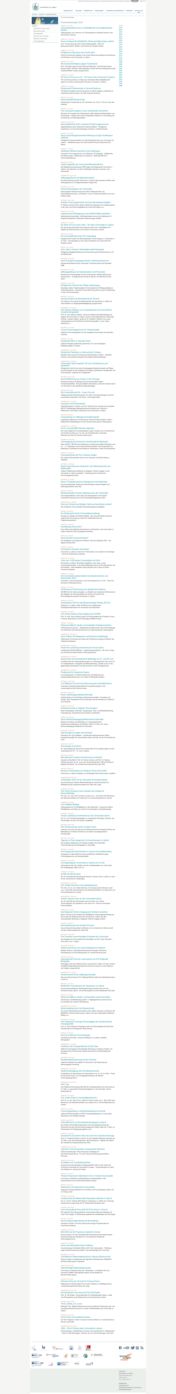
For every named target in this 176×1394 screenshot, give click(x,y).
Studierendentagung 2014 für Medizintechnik (80, 1071)
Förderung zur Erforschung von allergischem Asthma (83, 589)
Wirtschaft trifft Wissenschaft (73, 100)
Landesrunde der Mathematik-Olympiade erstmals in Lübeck (86, 1198)
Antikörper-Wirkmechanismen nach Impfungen (80, 151)
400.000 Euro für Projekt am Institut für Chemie (80, 1232)
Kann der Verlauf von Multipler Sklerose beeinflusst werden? (86, 504)
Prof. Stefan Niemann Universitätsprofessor (79, 885)
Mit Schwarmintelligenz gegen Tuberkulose (79, 64)
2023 (120, 32)
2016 (120, 47)
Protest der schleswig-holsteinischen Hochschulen (82, 648)
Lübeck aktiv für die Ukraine (41, 28)
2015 (120, 49)
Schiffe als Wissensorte (71, 874)
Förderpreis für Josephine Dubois (75, 672)
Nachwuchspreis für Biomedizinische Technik (80, 299)
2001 (120, 79)
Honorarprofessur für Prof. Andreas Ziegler (79, 455)
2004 (120, 73)
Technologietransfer (115, 10)
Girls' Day (65, 1084)
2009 (120, 62)
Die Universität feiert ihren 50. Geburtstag (78, 236)
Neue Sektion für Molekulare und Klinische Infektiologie (84, 636)
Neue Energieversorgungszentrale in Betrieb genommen (85, 261)
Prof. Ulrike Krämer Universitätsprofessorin (79, 1098)
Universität (68, 10)
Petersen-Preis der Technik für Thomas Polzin (80, 1281)
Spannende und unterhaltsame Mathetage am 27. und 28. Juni (87, 659)
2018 (120, 43)
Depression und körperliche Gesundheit (78, 1187)
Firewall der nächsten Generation (75, 549)
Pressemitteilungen (38, 41)
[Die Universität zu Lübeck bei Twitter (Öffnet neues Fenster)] (132, 1349)
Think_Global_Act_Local (71, 1304)
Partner (129, 10)
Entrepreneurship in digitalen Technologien (79, 708)
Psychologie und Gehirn (71, 746)
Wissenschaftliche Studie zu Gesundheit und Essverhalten (85, 997)
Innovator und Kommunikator (73, 404)
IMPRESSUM (123, 1383)
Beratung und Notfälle (93, 1)
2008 (120, 64)
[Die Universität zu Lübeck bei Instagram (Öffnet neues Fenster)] (136, 1349)
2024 (120, 30)
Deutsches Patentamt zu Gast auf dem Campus (81, 352)
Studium (78, 10)
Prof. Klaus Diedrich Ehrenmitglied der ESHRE (81, 614)
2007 (120, 66)
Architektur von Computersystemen (76, 1162)
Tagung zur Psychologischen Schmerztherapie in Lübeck (85, 840)
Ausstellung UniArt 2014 (71, 527)
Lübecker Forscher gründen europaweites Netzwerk (83, 1149)
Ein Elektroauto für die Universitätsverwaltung (80, 513)
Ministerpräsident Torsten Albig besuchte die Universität (84, 493)
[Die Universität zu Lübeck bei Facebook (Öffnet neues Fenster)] (120, 1349)
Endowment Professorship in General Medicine (81, 88)
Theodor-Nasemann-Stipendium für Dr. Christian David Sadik (87, 1176)
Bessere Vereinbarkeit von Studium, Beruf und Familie (84, 771)
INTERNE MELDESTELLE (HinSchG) (130, 1387)
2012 (120, 56)
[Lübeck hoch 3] (50, 1364)
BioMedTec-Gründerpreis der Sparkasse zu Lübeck (82, 986)
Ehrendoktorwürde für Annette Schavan (77, 925)
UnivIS (128, 1)
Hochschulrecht (108, 1)
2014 (120, 51)
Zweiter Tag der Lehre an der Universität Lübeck (81, 899)
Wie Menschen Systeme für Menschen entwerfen (81, 757)
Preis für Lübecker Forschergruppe (75, 1035)
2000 (120, 81)
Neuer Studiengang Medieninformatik (77, 695)
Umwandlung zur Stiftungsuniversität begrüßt (80, 417)
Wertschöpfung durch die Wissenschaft (77, 1008)
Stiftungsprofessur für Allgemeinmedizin (77, 178)
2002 (120, 77)
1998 (120, 86)
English (142, 1)
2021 (120, 36)
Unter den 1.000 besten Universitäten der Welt (80, 560)
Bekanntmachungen (39, 31)
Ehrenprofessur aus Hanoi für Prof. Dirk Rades (80, 1292)
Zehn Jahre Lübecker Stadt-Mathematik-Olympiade (82, 249)
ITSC (117, 1)
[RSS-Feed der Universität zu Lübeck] (141, 1349)
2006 (120, 68)
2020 (120, 38)
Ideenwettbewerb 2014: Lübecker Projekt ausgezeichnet (84, 124)
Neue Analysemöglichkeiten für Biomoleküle (79, 1221)
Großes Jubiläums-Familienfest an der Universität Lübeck (85, 816)
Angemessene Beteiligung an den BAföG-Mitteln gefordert (85, 214)
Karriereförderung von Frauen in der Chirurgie (80, 379)
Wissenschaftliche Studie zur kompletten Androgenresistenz (86, 625)
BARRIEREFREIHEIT (125, 1389)
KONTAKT (122, 1371)
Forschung (99, 10)
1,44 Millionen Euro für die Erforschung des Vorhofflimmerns (86, 683)
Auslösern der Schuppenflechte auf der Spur (79, 1046)
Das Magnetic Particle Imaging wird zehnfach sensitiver (84, 912)
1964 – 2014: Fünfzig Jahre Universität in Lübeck (81, 1328)
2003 (120, 75)
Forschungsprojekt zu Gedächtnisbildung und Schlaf (83, 1111)
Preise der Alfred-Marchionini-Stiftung (77, 1245)
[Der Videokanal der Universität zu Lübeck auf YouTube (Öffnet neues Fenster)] (126, 1349)
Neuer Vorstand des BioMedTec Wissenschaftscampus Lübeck (87, 41)
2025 (120, 28)
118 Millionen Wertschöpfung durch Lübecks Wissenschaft (85, 1257)
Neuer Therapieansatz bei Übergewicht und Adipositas (84, 482)
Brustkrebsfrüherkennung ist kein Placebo (78, 1060)
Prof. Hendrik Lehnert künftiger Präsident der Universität (84, 937)
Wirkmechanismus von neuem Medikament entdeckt (83, 948)
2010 (120, 60)
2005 (120, 71)
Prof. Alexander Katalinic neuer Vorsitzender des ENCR (84, 111)
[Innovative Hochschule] (89, 1364)
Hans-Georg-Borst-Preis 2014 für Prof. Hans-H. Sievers (84, 1210)
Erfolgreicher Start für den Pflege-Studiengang (80, 285)
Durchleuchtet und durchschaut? (74, 538)
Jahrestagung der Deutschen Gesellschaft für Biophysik (84, 442)
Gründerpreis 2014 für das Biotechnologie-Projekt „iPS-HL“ (86, 603)
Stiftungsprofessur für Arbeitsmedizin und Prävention (83, 272)
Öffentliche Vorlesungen (40, 38)
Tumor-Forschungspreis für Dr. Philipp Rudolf (80, 330)
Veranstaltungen (38, 33)
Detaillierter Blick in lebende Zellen (76, 341)
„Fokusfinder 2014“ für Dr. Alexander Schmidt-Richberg (84, 780)
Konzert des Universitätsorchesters (75, 1317)
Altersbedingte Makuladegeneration (76, 1268)
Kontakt (81, 1)
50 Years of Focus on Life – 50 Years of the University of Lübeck (88, 77)
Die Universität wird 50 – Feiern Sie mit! (77, 392)
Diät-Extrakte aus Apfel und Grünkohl (76, 733)
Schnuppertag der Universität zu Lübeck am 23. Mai (83, 863)
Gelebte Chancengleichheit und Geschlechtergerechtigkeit (85, 202)
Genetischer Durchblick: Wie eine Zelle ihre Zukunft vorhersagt (87, 1136)
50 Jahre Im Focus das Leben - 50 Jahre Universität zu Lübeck (87, 225)
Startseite (34, 14)
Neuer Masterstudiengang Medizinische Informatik (82, 719)
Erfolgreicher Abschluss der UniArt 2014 (78, 53)
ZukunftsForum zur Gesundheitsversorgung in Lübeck (83, 1122)
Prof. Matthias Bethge (70, 804)
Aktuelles (139, 10)
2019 (120, 40)
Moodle (122, 1)
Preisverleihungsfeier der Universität (76, 189)
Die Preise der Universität (40, 36)
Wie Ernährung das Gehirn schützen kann (78, 827)
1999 (120, 83)
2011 (120, 58)
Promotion (88, 10)
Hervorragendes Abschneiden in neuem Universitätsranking (86, 852)
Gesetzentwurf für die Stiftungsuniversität (78, 975)
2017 (120, 45)
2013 (120, 53)
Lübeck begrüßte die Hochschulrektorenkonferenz (82, 164)
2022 (120, 34)
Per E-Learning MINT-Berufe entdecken (77, 428)
